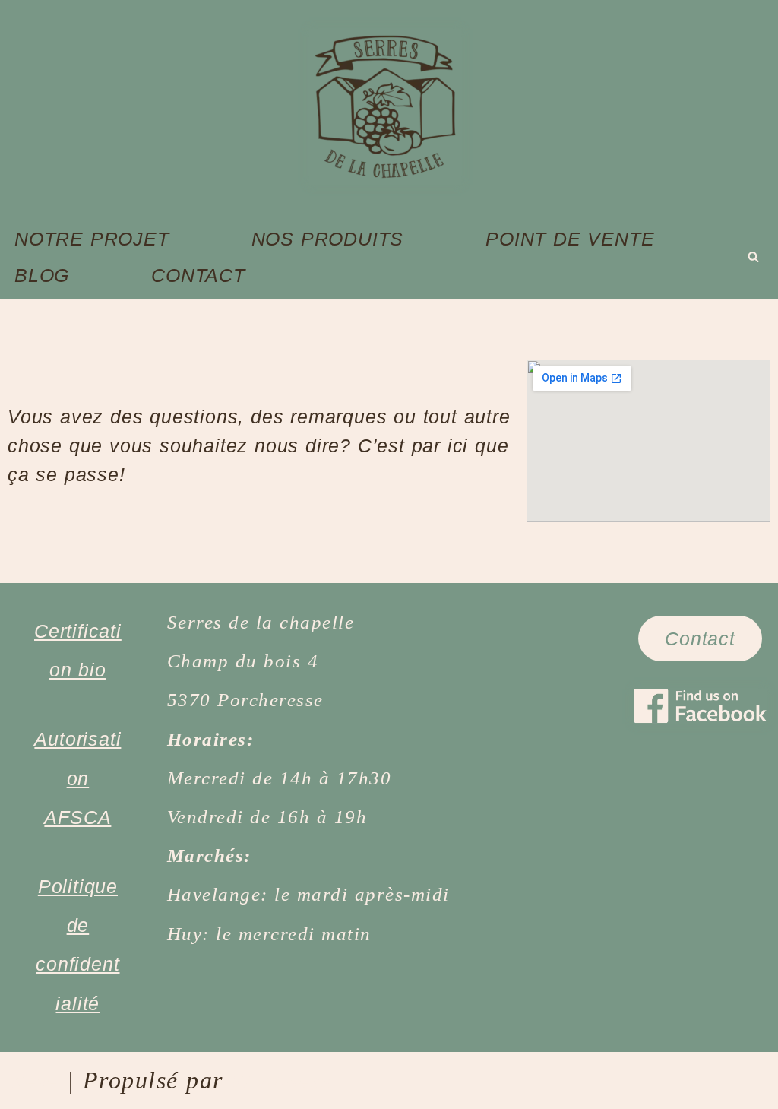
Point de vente (569, 238)
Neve (35, 1081)
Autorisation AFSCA (77, 777)
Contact (198, 275)
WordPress (281, 1081)
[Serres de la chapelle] (389, 107)
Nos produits (327, 238)
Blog (41, 275)
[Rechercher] (753, 256)
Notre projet (91, 238)
